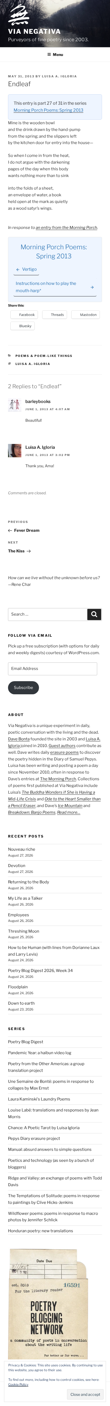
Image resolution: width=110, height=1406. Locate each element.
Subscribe (23, 687)
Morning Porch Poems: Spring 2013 (48, 110)
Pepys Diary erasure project (34, 1138)
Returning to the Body (28, 882)
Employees (18, 915)
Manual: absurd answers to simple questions (50, 1149)
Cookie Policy (18, 1384)
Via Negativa (34, 31)
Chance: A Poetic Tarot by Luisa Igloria (44, 1127)
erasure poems (64, 752)
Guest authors (62, 745)
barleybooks (37, 401)
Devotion (16, 865)
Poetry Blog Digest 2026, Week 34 (40, 970)
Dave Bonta (19, 739)
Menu (58, 54)
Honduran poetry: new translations (40, 1230)
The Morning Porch (58, 778)
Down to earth (21, 1003)
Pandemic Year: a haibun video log (39, 1052)
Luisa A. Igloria (59, 76)
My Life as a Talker (25, 898)
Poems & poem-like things (44, 356)
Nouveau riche (21, 849)
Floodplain (18, 987)
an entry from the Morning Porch (66, 227)
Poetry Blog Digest (25, 1041)
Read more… (68, 812)
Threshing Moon (23, 931)
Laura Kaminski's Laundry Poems (39, 1099)
